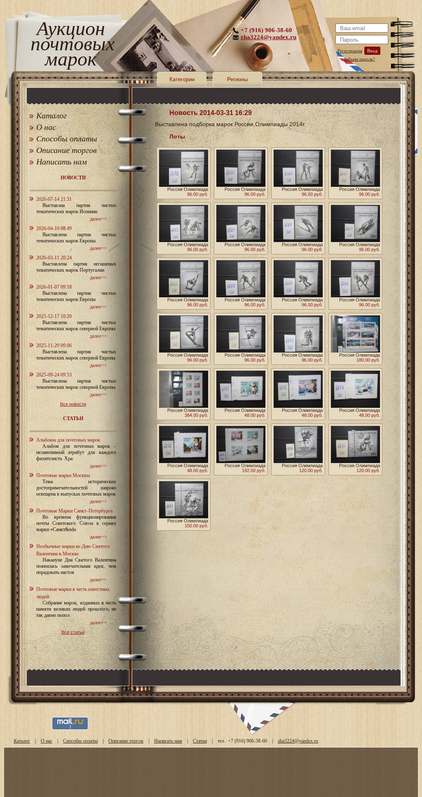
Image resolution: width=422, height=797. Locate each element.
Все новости (73, 404)
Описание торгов (66, 150)
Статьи (200, 741)
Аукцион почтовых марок (70, 45)
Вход (372, 50)
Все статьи (72, 632)
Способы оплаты (66, 138)
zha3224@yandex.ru (268, 37)
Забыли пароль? (359, 58)
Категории (182, 79)
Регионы (237, 79)
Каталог (51, 115)
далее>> (98, 219)
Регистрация (350, 50)
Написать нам (61, 161)
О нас (46, 127)
